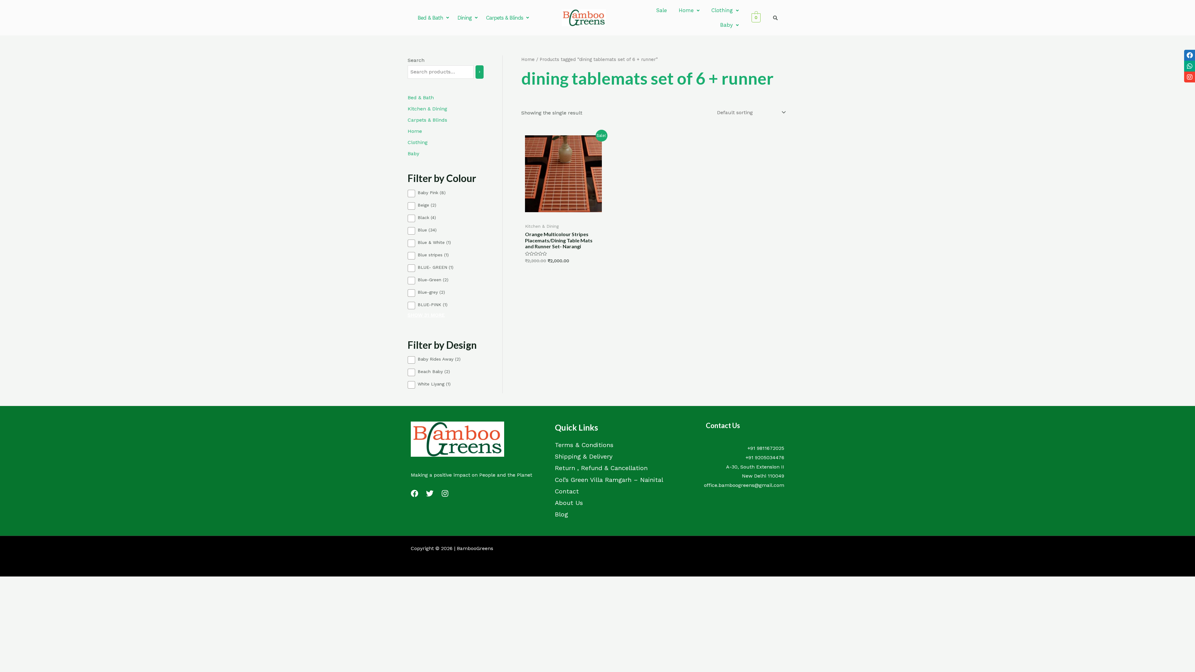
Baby (726, 25)
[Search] (480, 72)
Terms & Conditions (584, 445)
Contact (567, 491)
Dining (464, 18)
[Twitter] (429, 493)
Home (686, 10)
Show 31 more (426, 315)
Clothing (722, 10)
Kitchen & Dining (427, 109)
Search (416, 60)
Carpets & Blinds (504, 18)
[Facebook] (414, 493)
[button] (433, 18)
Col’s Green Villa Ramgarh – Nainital (609, 479)
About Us (569, 502)
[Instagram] (445, 493)
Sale (661, 10)
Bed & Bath (430, 18)
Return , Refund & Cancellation (601, 468)
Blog (561, 514)
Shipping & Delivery (583, 456)
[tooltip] (1189, 55)
